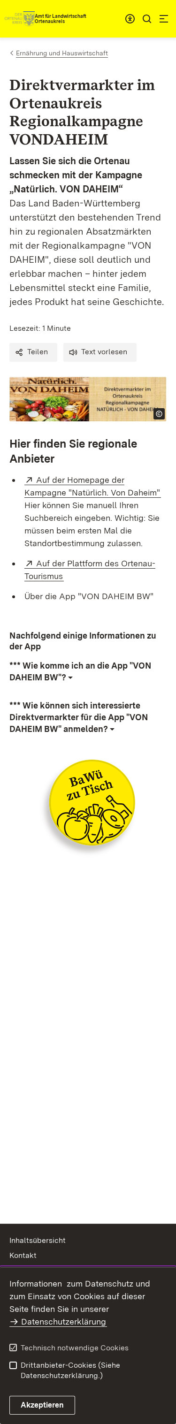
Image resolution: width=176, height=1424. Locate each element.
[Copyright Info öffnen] (159, 413)
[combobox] (130, 18)
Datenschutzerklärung (63, 1321)
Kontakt (23, 1255)
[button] (33, 352)
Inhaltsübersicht (37, 1240)
